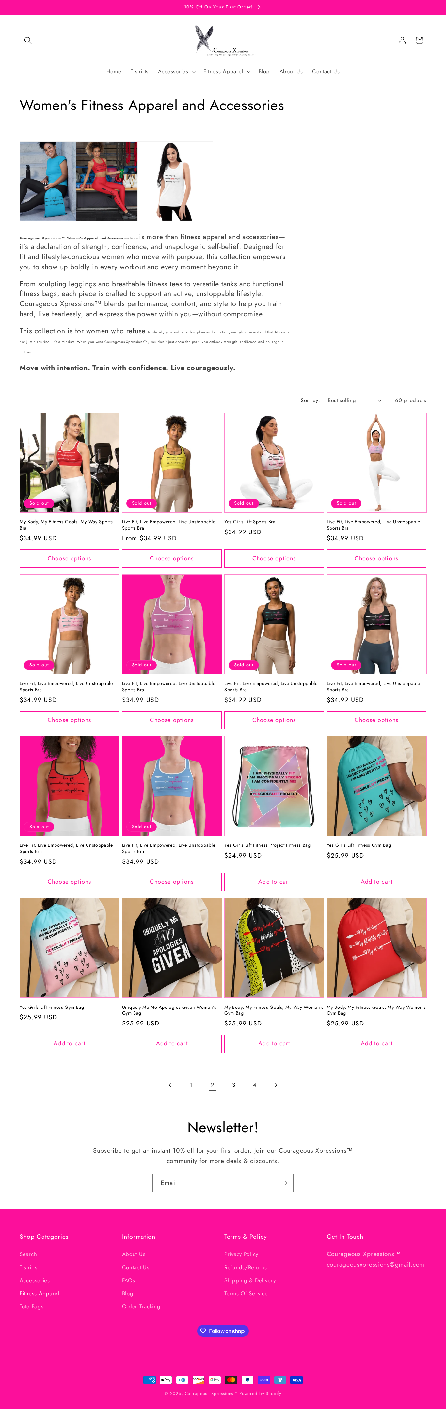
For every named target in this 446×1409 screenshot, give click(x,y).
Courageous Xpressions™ (211, 1393)
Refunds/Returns (245, 1267)
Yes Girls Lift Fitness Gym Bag (359, 846)
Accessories (35, 1280)
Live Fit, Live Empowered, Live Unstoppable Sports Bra (168, 525)
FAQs (128, 1280)
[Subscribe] (284, 1183)
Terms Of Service (246, 1293)
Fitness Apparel (39, 1293)
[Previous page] (170, 1085)
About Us (134, 1254)
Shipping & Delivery (250, 1280)
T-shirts (29, 1267)
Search (28, 1254)
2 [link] (213, 1085)
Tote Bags (31, 1306)
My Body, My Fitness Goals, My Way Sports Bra (66, 525)
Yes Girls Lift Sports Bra (250, 522)
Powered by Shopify (260, 1393)
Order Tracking (141, 1306)
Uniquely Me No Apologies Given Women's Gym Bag (169, 1010)
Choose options (69, 558)
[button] (28, 40)
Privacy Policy (241, 1254)
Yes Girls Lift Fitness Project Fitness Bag (267, 846)
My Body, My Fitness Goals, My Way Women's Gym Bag (274, 1010)
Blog (128, 1293)
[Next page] (276, 1085)
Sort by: (310, 400)
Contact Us (136, 1267)
